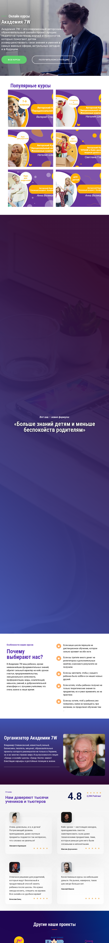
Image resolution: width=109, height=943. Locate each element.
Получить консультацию (54, 59)
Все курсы (14, 59)
